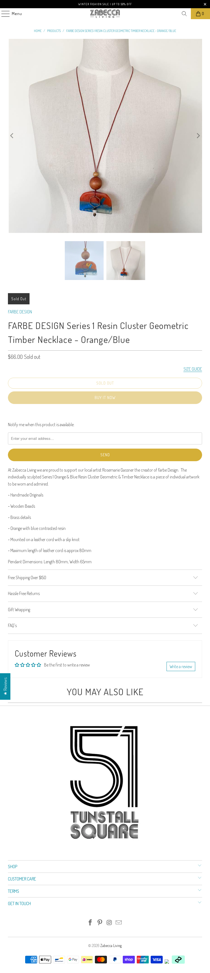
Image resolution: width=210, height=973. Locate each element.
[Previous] (12, 136)
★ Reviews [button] (5, 686)
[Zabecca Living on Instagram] (110, 923)
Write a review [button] (181, 666)
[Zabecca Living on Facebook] (90, 923)
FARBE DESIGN (20, 311)
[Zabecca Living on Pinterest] (100, 923)
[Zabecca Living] (105, 13)
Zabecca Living (111, 945)
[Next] (198, 136)
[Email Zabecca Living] (119, 923)
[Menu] (2, 13)
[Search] (184, 13)
